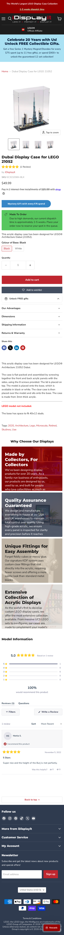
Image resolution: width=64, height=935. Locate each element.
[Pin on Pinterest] (22, 347)
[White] (19, 252)
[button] (13, 144)
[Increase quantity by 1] (30, 265)
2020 (11, 425)
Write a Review (51, 712)
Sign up (50, 874)
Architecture (21, 425)
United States (30, 889)
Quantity (6, 258)
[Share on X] (10, 347)
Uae (14, 429)
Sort (33, 723)
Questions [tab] (23, 704)
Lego (32, 425)
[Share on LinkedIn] (16, 347)
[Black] (7, 252)
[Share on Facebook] (4, 347)
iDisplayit (10, 172)
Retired (53, 425)
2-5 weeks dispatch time (32, 9)
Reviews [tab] (8, 704)
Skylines (6, 429)
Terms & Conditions (32, 918)
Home (5, 71)
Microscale (42, 425)
